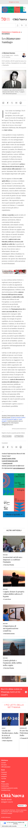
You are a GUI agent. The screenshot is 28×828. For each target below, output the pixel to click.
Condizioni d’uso (5, 790)
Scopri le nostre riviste (18, 417)
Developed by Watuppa (6, 813)
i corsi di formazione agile (14, 418)
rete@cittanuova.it (19, 468)
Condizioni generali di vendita (9, 788)
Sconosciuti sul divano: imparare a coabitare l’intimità (12, 559)
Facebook (4, 772)
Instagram (4, 776)
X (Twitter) (4, 774)
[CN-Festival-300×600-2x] (14, 495)
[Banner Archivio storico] (14, 272)
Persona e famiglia (11, 32)
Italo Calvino (6, 436)
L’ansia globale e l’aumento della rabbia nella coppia (12, 663)
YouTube (3, 778)
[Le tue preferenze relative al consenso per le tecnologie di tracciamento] (25, 825)
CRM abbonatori (5, 767)
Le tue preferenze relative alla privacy (15, 823)
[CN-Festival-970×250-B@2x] (14, 9)
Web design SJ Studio (18, 811)
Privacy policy (5, 784)
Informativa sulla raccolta (9, 826)
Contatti (3, 763)
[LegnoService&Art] (14, 678)
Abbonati (21, 805)
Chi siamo (4, 765)
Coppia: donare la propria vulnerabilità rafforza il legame (13, 594)
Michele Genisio (9, 53)
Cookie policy (5, 786)
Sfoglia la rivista (14, 2)
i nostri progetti (7, 463)
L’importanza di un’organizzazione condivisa (10, 628)
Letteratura (19, 436)
